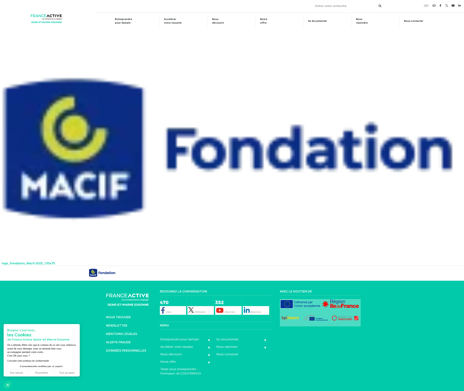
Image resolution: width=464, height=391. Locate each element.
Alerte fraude (118, 342)
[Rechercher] (380, 6)
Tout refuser (16, 372)
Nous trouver (118, 317)
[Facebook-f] (434, 5)
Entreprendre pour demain (123, 21)
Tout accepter (67, 372)
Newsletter (116, 325)
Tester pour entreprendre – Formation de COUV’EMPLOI (180, 371)
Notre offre (263, 21)
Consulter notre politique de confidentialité (28, 361)
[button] (7, 384)
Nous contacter (413, 21)
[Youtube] (426, 5)
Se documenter (317, 21)
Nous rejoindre (362, 21)
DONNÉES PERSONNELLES (126, 350)
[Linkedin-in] (459, 5)
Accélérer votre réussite (173, 21)
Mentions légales (121, 334)
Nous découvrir (218, 21)
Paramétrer (41, 372)
